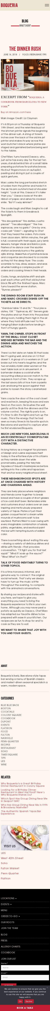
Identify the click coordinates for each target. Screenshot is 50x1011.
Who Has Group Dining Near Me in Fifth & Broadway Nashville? (24, 806)
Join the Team (9, 928)
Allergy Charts (10, 947)
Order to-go (9, 916)
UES (3, 761)
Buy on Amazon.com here (16, 112)
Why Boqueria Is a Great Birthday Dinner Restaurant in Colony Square (23, 785)
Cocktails (7, 712)
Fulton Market (10, 868)
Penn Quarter (10, 742)
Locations (7, 899)
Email (4, 973)
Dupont (6, 722)
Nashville (7, 738)
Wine (4, 765)
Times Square (9, 755)
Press (4, 941)
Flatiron (6, 728)
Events (5, 725)
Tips (44, 55)
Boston (6, 709)
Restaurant (36, 55)
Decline (29, 1001)
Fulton (5, 735)
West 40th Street (12, 858)
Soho (4, 751)
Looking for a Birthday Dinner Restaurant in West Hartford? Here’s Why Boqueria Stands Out (23, 792)
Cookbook (8, 718)
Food (25, 55)
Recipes (5, 745)
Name (4, 963)
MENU (4, 911)
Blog (4, 935)
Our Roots (7, 923)
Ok (20, 1001)
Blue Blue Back (10, 705)
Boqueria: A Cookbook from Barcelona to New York (23, 102)
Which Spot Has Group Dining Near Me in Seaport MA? (24, 800)
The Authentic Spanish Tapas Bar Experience (21, 812)
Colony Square (11, 715)
